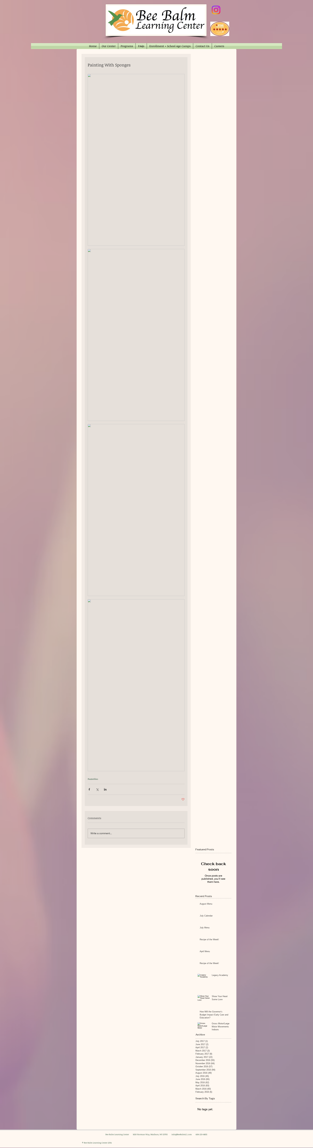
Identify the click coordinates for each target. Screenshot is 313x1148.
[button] (108, 46)
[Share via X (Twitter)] (97, 789)
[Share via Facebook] (89, 789)
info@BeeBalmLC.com (181, 1134)
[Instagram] (216, 10)
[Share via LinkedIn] (105, 789)
